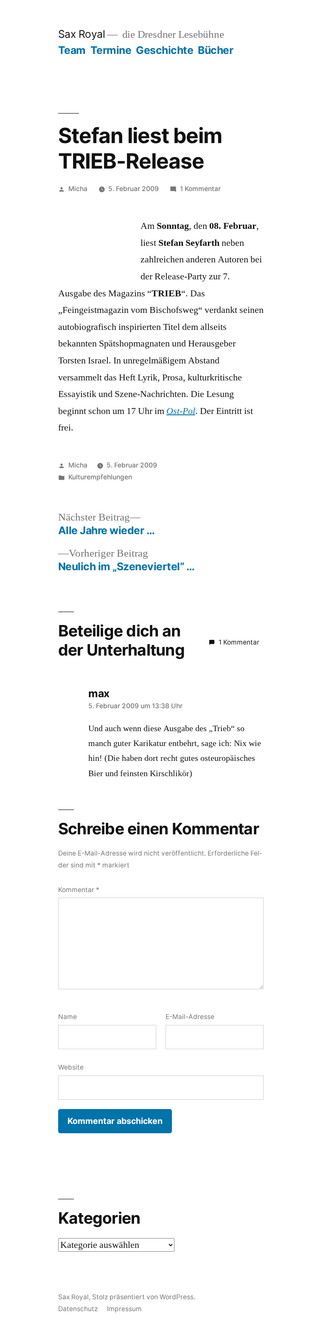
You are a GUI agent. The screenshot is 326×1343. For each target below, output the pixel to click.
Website (71, 1067)
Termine (111, 50)
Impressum (124, 1309)
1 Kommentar (200, 189)
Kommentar (78, 890)
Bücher (215, 50)
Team (72, 50)
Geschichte (164, 50)
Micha (77, 189)
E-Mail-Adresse (190, 1017)
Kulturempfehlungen (100, 477)
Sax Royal (81, 34)
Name (67, 1017)
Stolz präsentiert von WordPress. (143, 1297)
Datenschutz (78, 1309)
